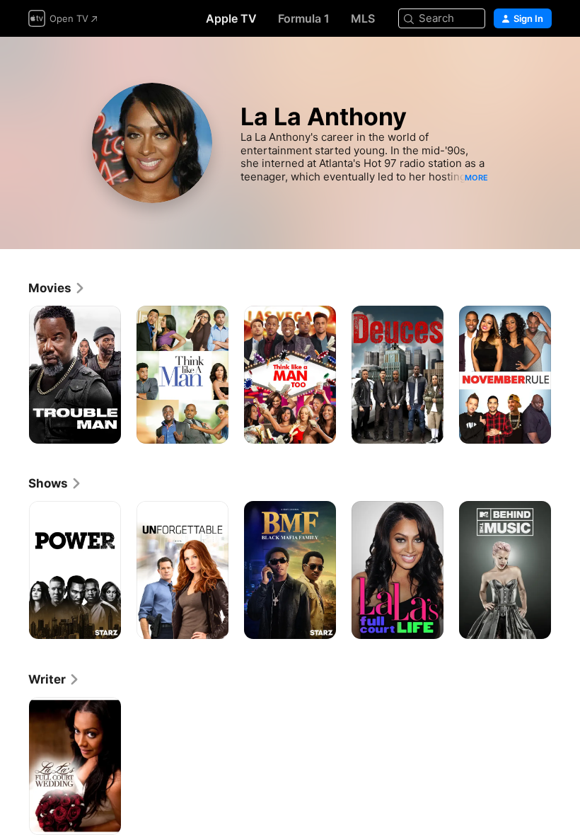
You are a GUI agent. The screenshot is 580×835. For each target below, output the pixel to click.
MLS (363, 18)
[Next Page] (566, 375)
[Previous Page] (14, 375)
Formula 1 (304, 18)
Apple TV (231, 18)
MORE (476, 178)
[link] (57, 288)
